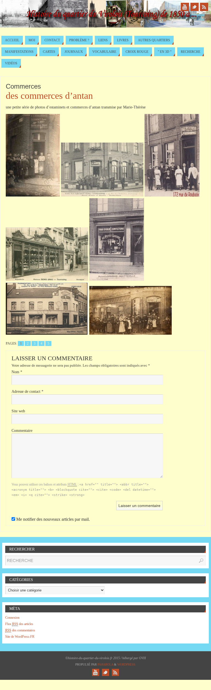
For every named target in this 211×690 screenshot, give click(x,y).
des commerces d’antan (49, 96)
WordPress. (126, 664)
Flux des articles (19, 624)
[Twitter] (194, 7)
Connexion (12, 618)
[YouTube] (185, 7)
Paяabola (105, 664)
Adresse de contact (27, 391)
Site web (18, 411)
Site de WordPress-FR (19, 637)
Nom (17, 372)
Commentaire (22, 431)
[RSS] (204, 7)
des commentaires (20, 630)
